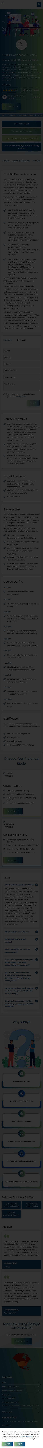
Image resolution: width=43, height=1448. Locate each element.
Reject (19, 1444)
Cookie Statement (27, 1436)
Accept (7, 1444)
